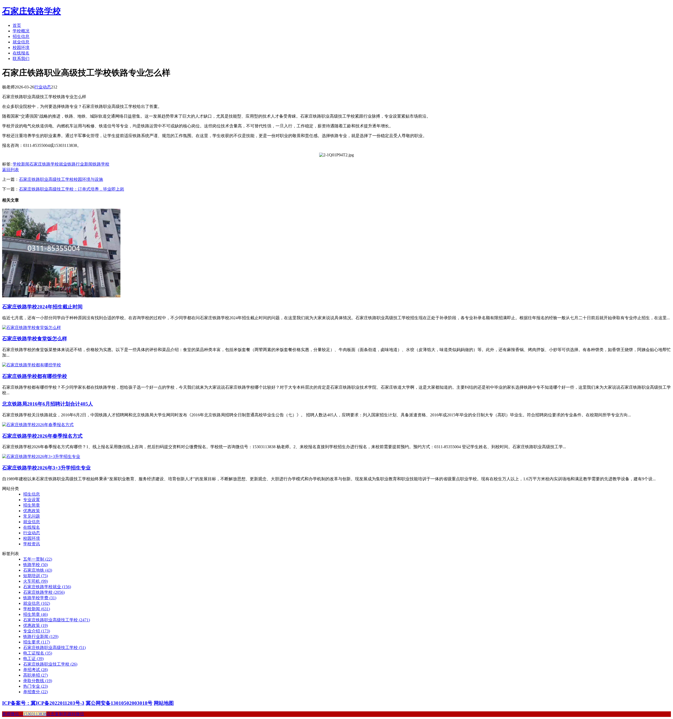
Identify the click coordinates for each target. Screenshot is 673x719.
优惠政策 (31, 510)
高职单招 (35, 675)
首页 (17, 25)
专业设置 (31, 499)
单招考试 (35, 669)
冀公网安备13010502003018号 (119, 703)
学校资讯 (31, 544)
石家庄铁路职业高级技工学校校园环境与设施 (61, 179)
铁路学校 (101, 164)
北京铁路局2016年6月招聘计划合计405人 (47, 404)
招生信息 (21, 36)
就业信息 (21, 42)
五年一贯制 (37, 559)
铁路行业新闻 (80, 164)
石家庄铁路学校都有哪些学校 (34, 376)
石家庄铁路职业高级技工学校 (56, 620)
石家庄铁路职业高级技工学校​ (54, 647)
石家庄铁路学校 (31, 11)
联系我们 (21, 58)
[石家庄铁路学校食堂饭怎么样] (31, 327)
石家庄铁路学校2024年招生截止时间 (42, 306)
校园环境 (21, 47)
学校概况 (21, 31)
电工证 (33, 658)
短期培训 (35, 575)
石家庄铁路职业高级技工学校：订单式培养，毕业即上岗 (71, 189)
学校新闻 (21, 164)
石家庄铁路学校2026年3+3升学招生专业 (46, 468)
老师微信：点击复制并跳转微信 (43, 714)
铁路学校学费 (39, 598)
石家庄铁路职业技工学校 (50, 664)
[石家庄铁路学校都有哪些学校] (31, 365)
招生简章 (31, 505)
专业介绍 (36, 631)
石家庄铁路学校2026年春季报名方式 (42, 436)
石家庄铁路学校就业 (48, 164)
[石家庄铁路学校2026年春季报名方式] (38, 424)
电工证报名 (37, 653)
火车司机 (35, 581)
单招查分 (35, 692)
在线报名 (21, 53)
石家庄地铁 (37, 570)
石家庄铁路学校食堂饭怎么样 (34, 338)
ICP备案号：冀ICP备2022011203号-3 (43, 703)
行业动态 (42, 87)
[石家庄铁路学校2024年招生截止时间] (61, 296)
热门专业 (35, 686)
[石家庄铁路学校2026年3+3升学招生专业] (41, 456)
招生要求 (36, 642)
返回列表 (10, 169)
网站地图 (164, 703)
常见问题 (31, 516)
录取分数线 (37, 680)
